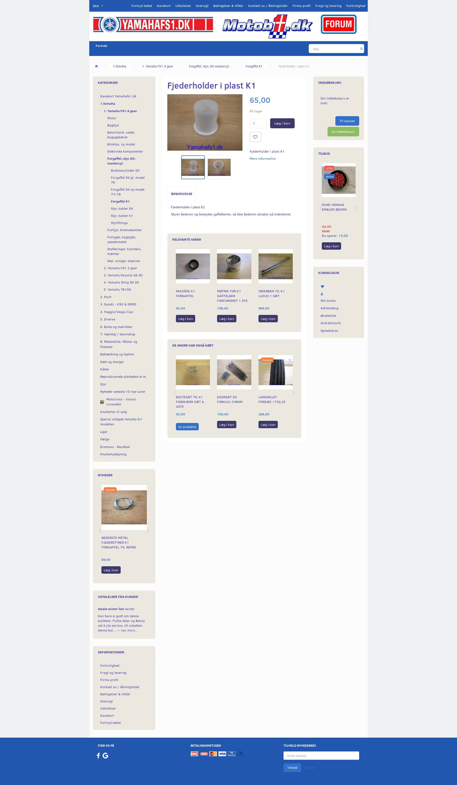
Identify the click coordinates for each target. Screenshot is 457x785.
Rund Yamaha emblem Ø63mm (334, 207)
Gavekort (164, 5)
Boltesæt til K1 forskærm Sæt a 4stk (190, 402)
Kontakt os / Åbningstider (268, 5)
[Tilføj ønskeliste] (255, 137)
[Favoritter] (338, 286)
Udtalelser (183, 5)
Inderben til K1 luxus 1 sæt (271, 293)
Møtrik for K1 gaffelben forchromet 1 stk (232, 296)
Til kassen (347, 121)
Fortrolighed (355, 5)
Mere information (263, 158)
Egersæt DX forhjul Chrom (230, 399)
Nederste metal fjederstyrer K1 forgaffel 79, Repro (118, 542)
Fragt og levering (328, 5)
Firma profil (302, 5)
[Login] (338, 293)
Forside (101, 45)
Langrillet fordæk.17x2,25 (271, 399)
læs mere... (129, 630)
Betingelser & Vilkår (228, 5)
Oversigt (202, 5)
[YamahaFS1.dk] (153, 24)
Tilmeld (292, 767)
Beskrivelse (181, 193)
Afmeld (310, 767)
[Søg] (361, 48)
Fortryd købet (141, 5)
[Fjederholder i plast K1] (205, 122)
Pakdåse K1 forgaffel (185, 293)
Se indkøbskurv (343, 131)
